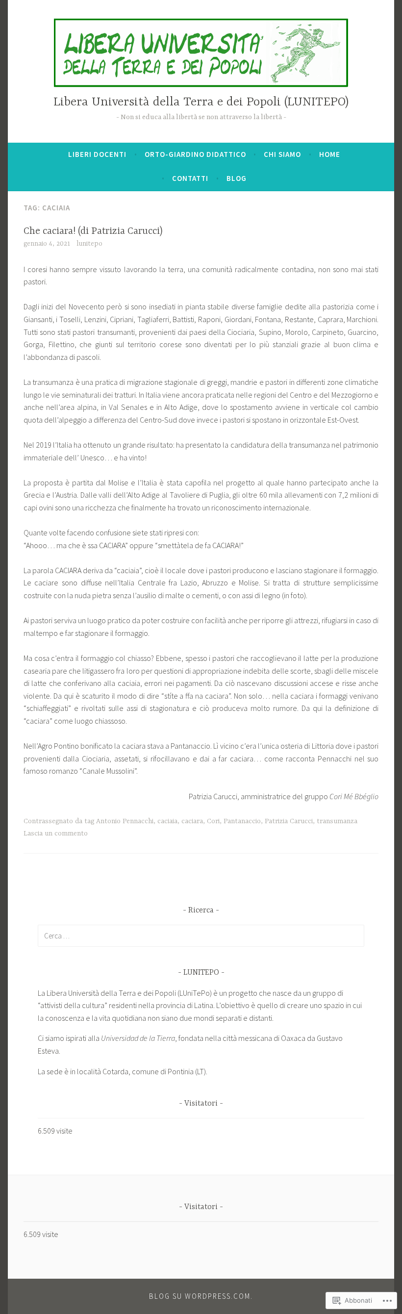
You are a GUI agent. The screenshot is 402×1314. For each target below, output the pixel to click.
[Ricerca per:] (201, 935)
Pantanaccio (242, 821)
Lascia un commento (56, 833)
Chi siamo (282, 154)
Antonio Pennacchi (124, 821)
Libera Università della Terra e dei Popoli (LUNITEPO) (201, 102)
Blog (236, 178)
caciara (192, 821)
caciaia (167, 821)
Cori (213, 821)
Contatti (190, 178)
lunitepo (89, 244)
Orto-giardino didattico (195, 154)
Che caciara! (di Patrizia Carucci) (93, 231)
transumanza (337, 821)
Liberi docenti (97, 154)
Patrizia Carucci (289, 821)
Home (329, 154)
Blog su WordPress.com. (201, 1296)
